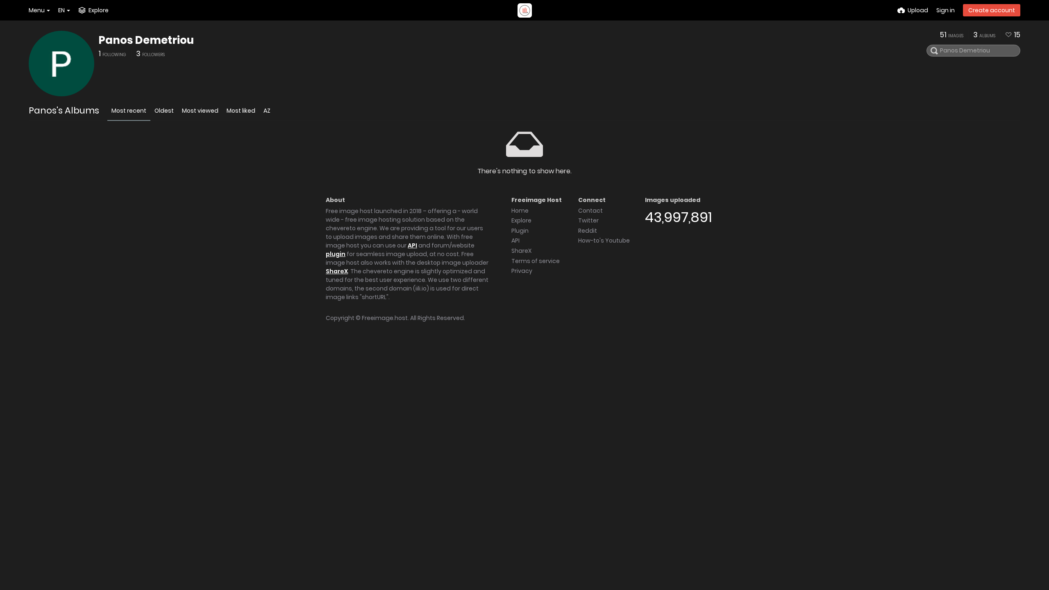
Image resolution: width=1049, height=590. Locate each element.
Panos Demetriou (146, 40)
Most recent (128, 111)
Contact (590, 210)
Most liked (241, 111)
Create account (991, 10)
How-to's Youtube (604, 240)
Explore (521, 220)
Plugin (520, 231)
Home (520, 210)
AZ (266, 111)
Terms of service (535, 261)
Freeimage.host (385, 318)
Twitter (588, 220)
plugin (335, 254)
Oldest (164, 111)
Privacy (521, 271)
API (412, 245)
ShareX (337, 271)
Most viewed (200, 111)
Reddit (587, 231)
